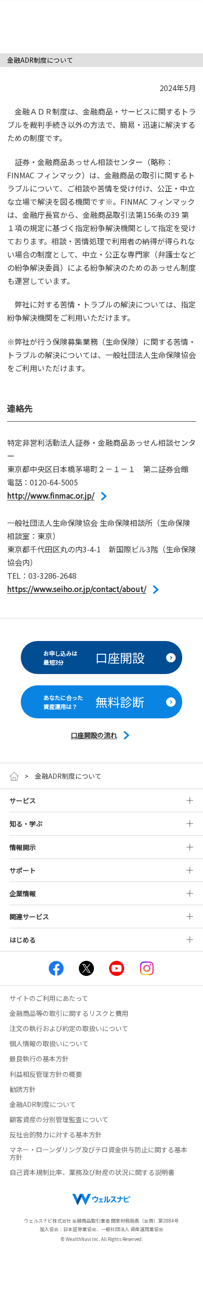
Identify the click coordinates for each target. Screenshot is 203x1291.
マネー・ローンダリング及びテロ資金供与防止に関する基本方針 (98, 1153)
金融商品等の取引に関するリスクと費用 (68, 1013)
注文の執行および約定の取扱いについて (68, 1028)
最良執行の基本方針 (39, 1058)
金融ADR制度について (42, 1104)
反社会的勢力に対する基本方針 (55, 1134)
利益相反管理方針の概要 (45, 1074)
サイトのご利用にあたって (48, 998)
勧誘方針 (22, 1089)
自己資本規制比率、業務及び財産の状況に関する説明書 (92, 1172)
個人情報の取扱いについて (49, 1043)
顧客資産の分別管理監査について (59, 1119)
